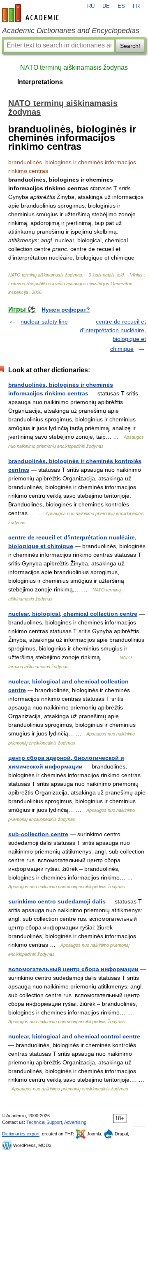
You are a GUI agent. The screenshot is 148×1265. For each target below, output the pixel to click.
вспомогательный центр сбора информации (73, 969)
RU (91, 6)
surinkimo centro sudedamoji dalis (57, 901)
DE (106, 6)
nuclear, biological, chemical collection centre (72, 613)
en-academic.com (31, 13)
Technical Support (44, 1122)
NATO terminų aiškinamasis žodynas (74, 67)
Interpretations (40, 81)
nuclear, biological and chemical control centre (74, 1036)
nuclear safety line (44, 321)
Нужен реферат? (66, 309)
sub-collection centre (38, 834)
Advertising (75, 1122)
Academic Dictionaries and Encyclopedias (70, 30)
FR (136, 6)
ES (121, 6)
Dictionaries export (20, 1133)
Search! (130, 46)
